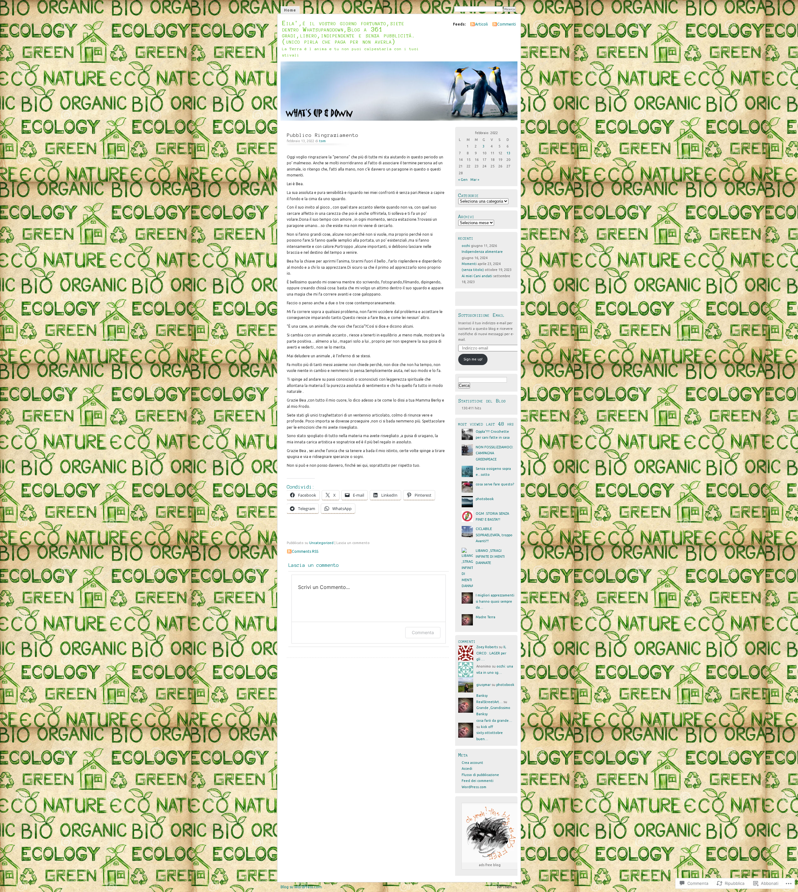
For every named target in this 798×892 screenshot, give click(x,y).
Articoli (481, 24)
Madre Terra (485, 617)
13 (508, 153)
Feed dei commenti (477, 781)
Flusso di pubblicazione (480, 775)
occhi (466, 246)
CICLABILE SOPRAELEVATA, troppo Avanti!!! (494, 535)
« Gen (463, 179)
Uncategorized (321, 543)
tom (322, 141)
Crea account (472, 762)
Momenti (469, 264)
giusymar (483, 685)
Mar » (474, 179)
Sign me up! (473, 359)
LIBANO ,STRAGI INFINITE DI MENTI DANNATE (490, 557)
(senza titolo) (473, 270)
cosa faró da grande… (494, 720)
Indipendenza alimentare (482, 251)
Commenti (506, 24)
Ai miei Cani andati (477, 276)
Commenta (423, 632)
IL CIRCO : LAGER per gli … (491, 653)
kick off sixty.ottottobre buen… (489, 733)
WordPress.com (474, 787)
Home (290, 10)
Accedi (467, 768)
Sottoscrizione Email (481, 315)
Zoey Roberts (487, 647)
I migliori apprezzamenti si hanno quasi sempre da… (495, 601)
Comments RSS (305, 551)
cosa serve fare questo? (495, 484)
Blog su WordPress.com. (302, 887)
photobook (485, 499)
